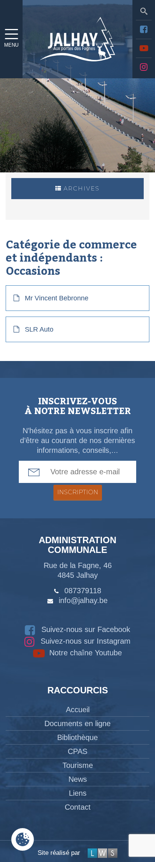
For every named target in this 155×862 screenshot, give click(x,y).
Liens (78, 793)
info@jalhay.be (83, 600)
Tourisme (77, 765)
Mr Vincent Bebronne (56, 298)
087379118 (82, 590)
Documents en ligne (77, 723)
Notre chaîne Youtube (84, 653)
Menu (11, 45)
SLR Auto (39, 329)
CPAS (77, 751)
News (77, 779)
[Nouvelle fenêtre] (143, 29)
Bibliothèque (77, 737)
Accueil (78, 709)
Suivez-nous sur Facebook (84, 629)
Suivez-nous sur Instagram (84, 641)
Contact (78, 807)
